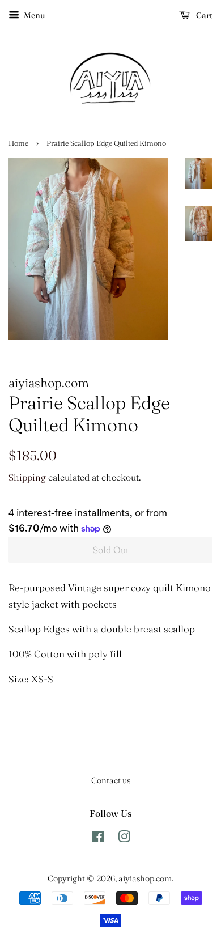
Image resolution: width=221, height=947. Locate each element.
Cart (203, 15)
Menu (33, 15)
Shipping (27, 477)
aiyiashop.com (145, 878)
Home (18, 143)
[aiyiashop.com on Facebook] (97, 839)
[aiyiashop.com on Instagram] (124, 839)
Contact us (110, 780)
